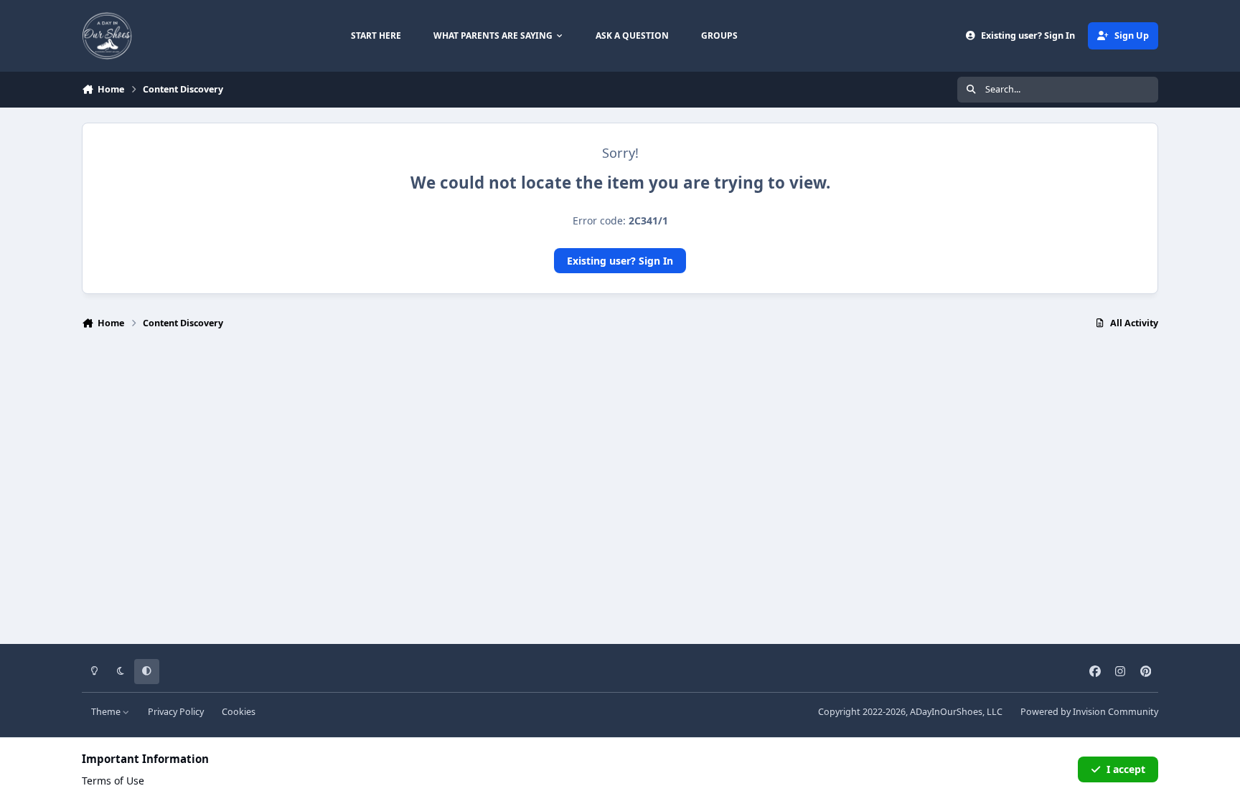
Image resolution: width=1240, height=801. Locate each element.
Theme (107, 712)
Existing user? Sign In (620, 260)
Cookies (238, 712)
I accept (1126, 769)
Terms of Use (113, 780)
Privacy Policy (176, 712)
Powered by (1089, 712)
